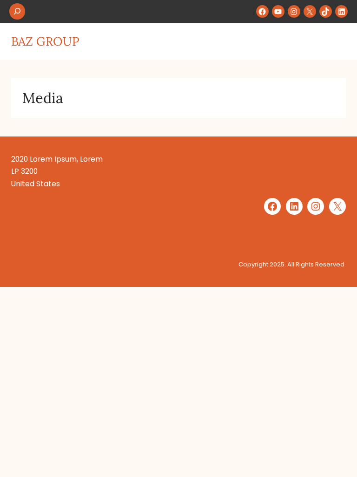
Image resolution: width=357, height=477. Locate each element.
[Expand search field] (17, 11)
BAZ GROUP (45, 41)
